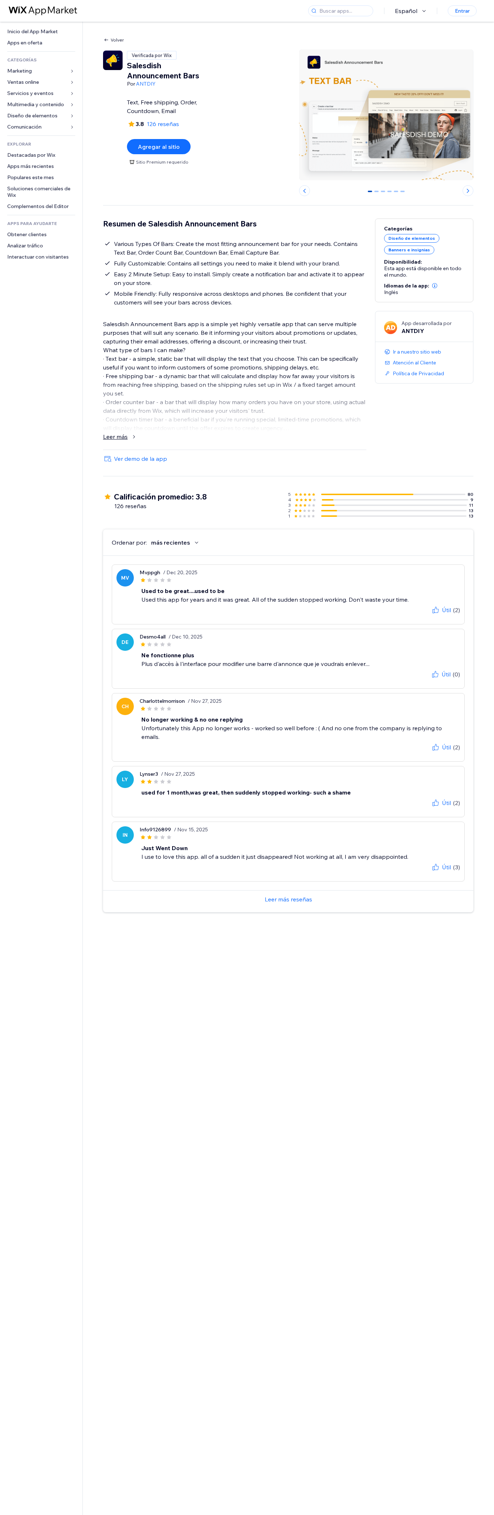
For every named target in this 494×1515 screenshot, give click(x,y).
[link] (41, 31)
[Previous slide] (304, 190)
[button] (434, 285)
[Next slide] (468, 190)
